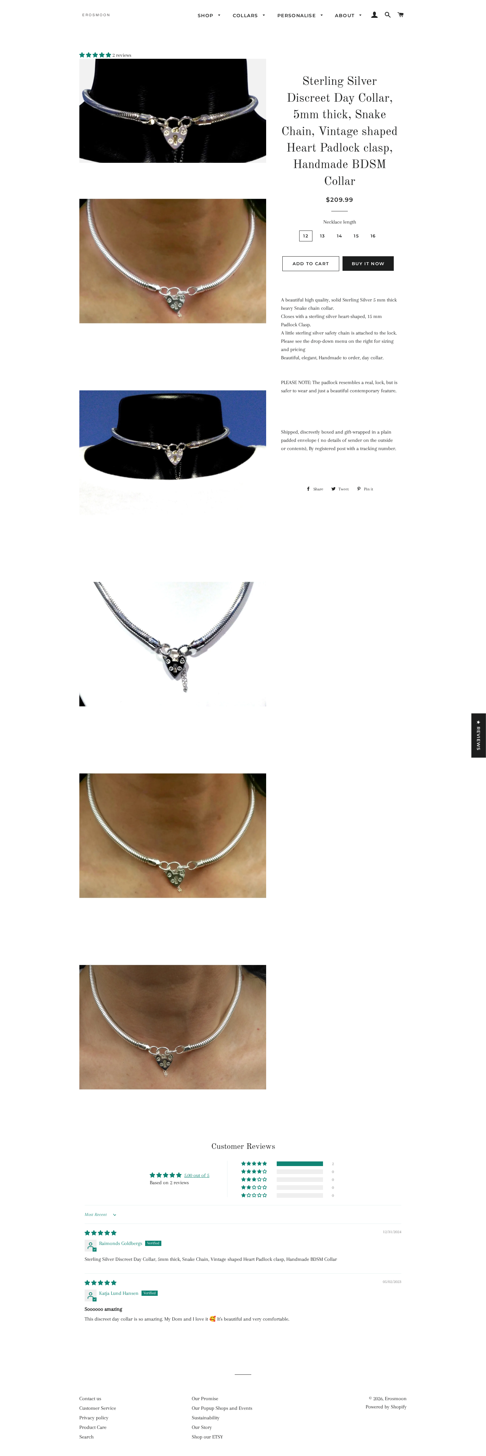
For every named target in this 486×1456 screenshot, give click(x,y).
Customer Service (97, 1408)
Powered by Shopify (386, 1407)
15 (356, 235)
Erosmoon (396, 1399)
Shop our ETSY (207, 1437)
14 (340, 235)
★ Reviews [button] (478, 735)
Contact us (90, 1399)
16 (373, 235)
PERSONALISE (297, 15)
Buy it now (368, 263)
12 (305, 235)
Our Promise (205, 1399)
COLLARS (246, 15)
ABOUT (345, 15)
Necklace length (339, 222)
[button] (95, 55)
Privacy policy (93, 1418)
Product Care (92, 1427)
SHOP (206, 15)
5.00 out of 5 (196, 1175)
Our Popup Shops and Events (222, 1408)
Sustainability (206, 1418)
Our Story (202, 1427)
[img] (100, 1233)
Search (86, 1437)
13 (322, 235)
